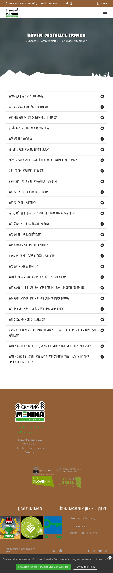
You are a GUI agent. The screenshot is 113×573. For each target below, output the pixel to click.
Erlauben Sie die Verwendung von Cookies (43, 566)
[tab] (56, 96)
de (103, 3)
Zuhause (31, 41)
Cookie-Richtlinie (85, 566)
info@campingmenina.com (30, 432)
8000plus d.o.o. (28, 548)
